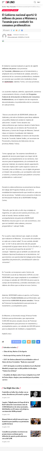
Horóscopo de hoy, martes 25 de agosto (17, 355)
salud (15, 10)
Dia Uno (10, 2)
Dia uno (10, 35)
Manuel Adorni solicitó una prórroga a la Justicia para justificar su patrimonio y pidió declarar (15, 421)
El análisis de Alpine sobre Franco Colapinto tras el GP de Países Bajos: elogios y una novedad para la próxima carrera (21, 377)
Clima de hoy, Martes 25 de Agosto (15, 351)
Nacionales (7, 10)
